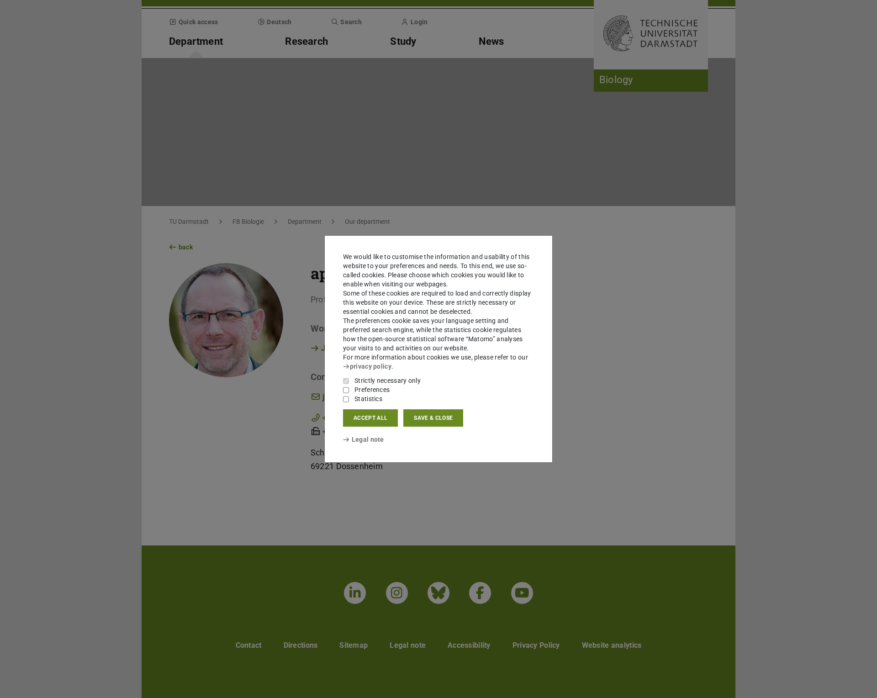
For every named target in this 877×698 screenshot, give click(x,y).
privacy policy (370, 366)
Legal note (368, 439)
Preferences (372, 389)
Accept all (370, 418)
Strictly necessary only (387, 380)
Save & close (433, 418)
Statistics (368, 398)
